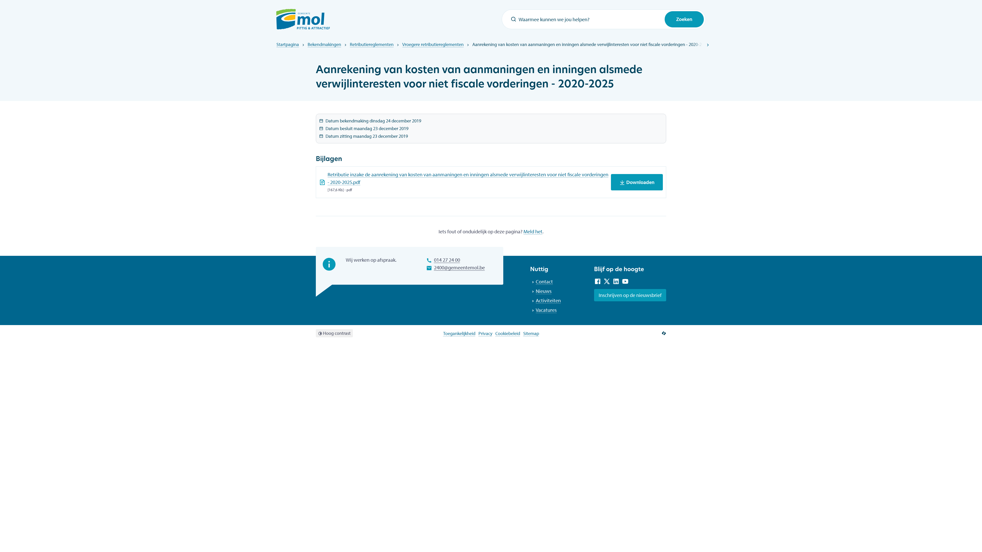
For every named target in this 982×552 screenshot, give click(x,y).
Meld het (532, 231)
